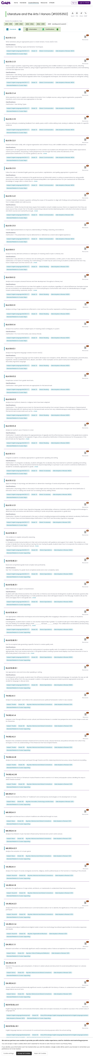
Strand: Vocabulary (44, 470)
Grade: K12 (34, 550)
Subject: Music (11, 801)
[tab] (13, 29)
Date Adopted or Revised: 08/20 (65, 51)
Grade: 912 (21, 704)
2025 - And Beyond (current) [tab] (57, 24)
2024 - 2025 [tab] (41, 24)
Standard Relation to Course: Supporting (18, 553)
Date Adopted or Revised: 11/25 (64, 215)
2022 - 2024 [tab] (30, 24)
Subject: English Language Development (18, 1015)
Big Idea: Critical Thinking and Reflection (37, 953)
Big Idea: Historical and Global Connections (39, 704)
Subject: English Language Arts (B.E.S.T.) (18, 51)
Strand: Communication (46, 51)
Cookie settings (8, 1053)
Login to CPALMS (84, 3)
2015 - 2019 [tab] (8, 24)
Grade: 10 (34, 51)
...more (45, 153)
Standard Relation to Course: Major (17, 54)
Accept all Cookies (24, 1053)
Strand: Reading (44, 266)
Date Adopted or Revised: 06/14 (16, 1018)
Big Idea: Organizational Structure (37, 933)
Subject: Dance (11, 953)
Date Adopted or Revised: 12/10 (63, 704)
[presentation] (8, 24)
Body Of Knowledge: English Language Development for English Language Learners (64, 1015)
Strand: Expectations (46, 550)
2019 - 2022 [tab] (19, 24)
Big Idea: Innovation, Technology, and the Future (39, 801)
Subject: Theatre (11, 704)
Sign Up (74, 3)
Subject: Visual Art (12, 875)
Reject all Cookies (40, 1053)
